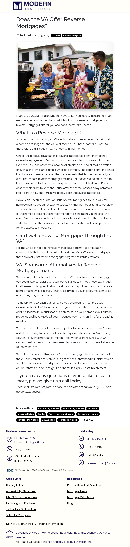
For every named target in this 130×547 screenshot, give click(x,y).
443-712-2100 (23, 449)
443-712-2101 (94, 447)
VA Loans (56, 36)
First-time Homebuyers (61, 414)
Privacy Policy (15, 485)
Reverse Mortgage (72, 36)
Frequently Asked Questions (84, 485)
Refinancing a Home (73, 408)
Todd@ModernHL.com (100, 455)
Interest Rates (26, 414)
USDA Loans (48, 420)
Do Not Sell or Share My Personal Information (34, 523)
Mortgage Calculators (80, 497)
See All (88, 419)
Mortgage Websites (28, 541)
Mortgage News (77, 491)
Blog (70, 503)
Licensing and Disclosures (22, 503)
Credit (41, 414)
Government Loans (88, 414)
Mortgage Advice (68, 420)
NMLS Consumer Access (21, 497)
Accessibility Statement (21, 491)
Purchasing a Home (48, 408)
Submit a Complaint (18, 515)
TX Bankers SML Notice (21, 509)
